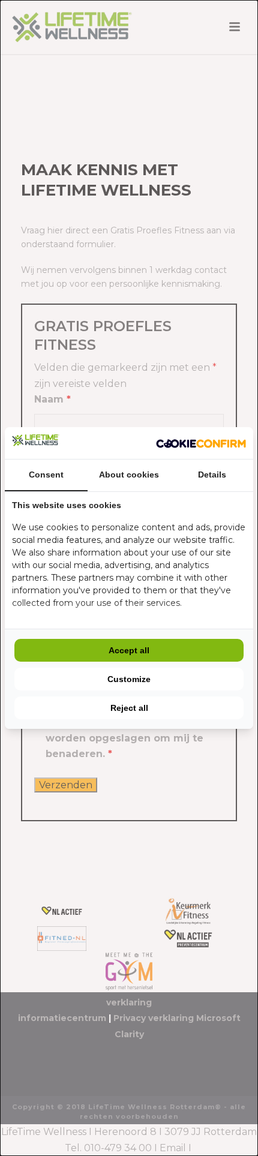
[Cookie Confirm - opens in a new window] (201, 443)
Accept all (129, 650)
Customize (129, 679)
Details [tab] (212, 474)
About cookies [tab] (129, 474)
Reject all (129, 708)
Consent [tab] (46, 474)
